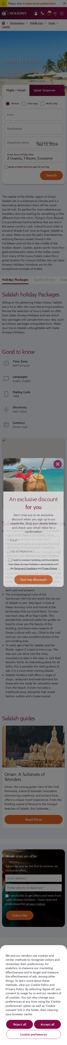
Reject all (19, 1024)
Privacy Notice (49, 568)
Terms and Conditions (25, 568)
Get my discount (33, 580)
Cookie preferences (33, 1034)
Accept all (47, 1024)
